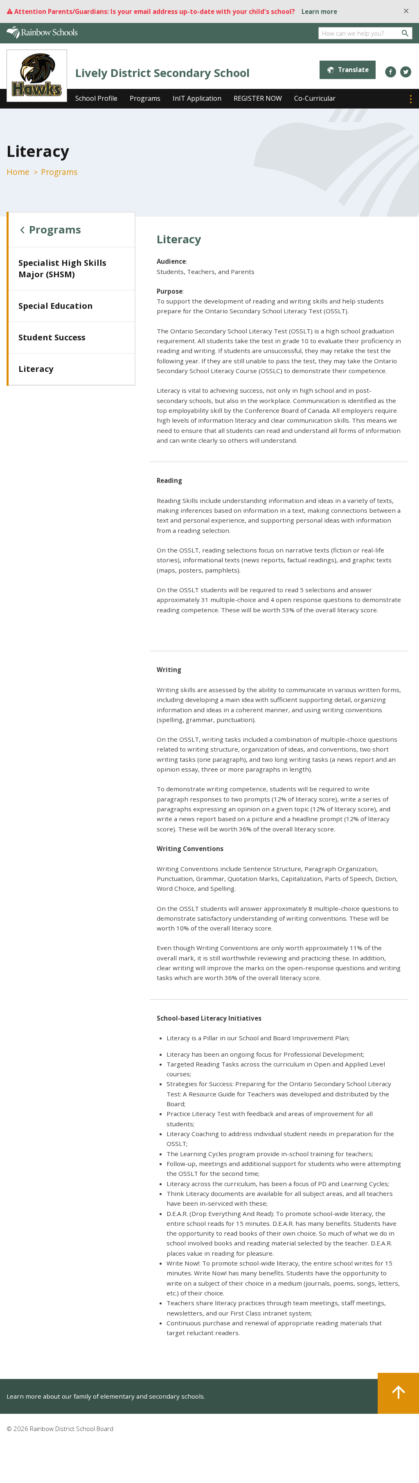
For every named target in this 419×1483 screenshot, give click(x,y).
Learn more (319, 11)
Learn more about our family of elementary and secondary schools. (106, 1396)
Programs (145, 98)
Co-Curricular (315, 98)
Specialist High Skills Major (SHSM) (62, 268)
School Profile (96, 98)
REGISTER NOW (258, 98)
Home (18, 171)
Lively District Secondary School (162, 72)
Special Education (55, 305)
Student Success (52, 337)
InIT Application (197, 98)
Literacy (35, 368)
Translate (353, 70)
